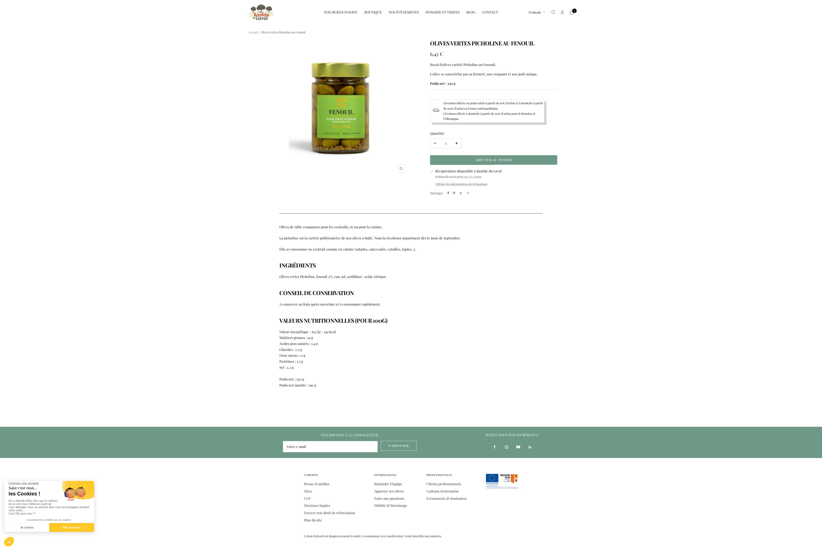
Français (535, 12)
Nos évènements (404, 12)
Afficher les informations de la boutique (461, 184)
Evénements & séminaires (446, 498)
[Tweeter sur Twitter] (461, 193)
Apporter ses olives (389, 491)
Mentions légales (317, 505)
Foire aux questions (389, 498)
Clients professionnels (443, 484)
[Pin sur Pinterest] (454, 193)
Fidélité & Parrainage (390, 505)
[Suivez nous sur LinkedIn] (530, 447)
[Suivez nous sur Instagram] (506, 447)
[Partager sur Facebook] (448, 193)
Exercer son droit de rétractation (329, 512)
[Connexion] (562, 12)
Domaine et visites (443, 12)
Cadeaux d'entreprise (442, 491)
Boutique (373, 12)
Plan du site (313, 520)
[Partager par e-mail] (467, 193)
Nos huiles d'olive (340, 12)
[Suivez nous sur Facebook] (494, 447)
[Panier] (571, 12)
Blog (470, 12)
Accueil (253, 32)
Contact (490, 12)
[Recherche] (553, 12)
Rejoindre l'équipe (388, 484)
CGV (307, 498)
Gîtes (308, 491)
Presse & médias (316, 484)
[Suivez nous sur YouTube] (518, 447)
